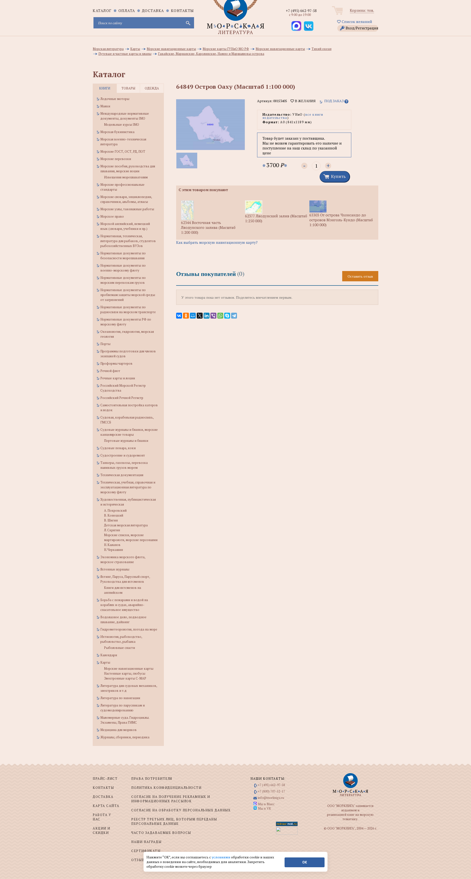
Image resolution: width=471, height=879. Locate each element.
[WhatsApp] (220, 316)
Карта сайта (106, 806)
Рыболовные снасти (119, 647)
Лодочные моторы (114, 99)
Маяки (105, 106)
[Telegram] (234, 316)
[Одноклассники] (186, 316)
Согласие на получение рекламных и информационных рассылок (170, 798)
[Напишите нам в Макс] (296, 26)
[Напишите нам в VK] (309, 26)
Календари (108, 655)
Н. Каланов (112, 545)
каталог (102, 10)
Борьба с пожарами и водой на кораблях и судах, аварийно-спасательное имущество (124, 605)
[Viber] (213, 316)
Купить (338, 176)
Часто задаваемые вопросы (161, 832)
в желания (304, 101)
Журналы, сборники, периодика (124, 737)
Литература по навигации (120, 698)
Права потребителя (151, 778)
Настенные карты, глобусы (124, 673)
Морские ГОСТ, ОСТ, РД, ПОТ (122, 151)
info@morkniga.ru (271, 797)
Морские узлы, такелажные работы (127, 209)
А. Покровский (115, 510)
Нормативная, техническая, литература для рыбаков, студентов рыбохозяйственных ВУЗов (128, 241)
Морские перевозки (115, 159)
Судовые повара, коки (118, 448)
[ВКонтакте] (179, 316)
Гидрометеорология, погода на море (128, 629)
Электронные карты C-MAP (125, 678)
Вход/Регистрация (362, 27)
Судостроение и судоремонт (122, 455)
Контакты (182, 10)
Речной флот (110, 371)
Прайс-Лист (105, 778)
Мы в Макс (266, 804)
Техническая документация (121, 475)
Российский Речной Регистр (121, 398)
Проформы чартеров (116, 363)
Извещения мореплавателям (126, 177)
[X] (200, 316)
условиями (221, 857)
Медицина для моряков (118, 730)
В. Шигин (111, 520)
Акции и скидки (101, 830)
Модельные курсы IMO (121, 124)
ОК (304, 862)
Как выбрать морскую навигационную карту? (217, 242)
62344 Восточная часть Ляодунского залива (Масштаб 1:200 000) (208, 227)
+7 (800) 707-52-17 (271, 791)
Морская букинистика (117, 132)
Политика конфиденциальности (166, 787)
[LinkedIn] (206, 316)
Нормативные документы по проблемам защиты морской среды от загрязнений (127, 295)
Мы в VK (264, 808)
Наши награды (146, 842)
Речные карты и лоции (117, 378)
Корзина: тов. (362, 10)
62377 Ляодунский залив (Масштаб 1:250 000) (276, 218)
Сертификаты (145, 851)
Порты (105, 344)
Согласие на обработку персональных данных (181, 810)
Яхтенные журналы (114, 569)
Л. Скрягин (112, 530)
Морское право (112, 216)
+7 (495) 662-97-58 (301, 10)
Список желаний (356, 21)
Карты (105, 662)
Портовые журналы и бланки (126, 440)
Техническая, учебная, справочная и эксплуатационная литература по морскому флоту (127, 487)
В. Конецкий (113, 515)
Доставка (153, 10)
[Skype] (227, 316)
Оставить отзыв (360, 276)
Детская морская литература (126, 525)
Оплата (126, 10)
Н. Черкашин (113, 549)
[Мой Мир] (193, 316)
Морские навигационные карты (128, 668)
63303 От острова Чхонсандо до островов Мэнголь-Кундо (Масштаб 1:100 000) (341, 219)
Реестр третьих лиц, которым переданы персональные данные (174, 821)
